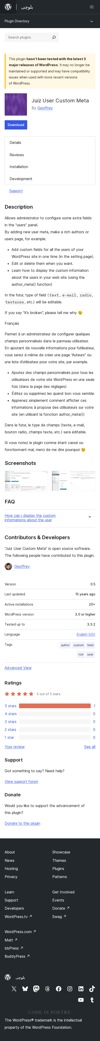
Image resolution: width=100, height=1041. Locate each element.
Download (16, 125)
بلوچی (20, 977)
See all (89, 746)
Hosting (11, 868)
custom (78, 645)
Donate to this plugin (22, 823)
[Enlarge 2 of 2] (89, 477)
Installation (19, 166)
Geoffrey (45, 108)
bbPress (14, 948)
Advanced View (18, 667)
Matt (11, 940)
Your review (15, 746)
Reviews (17, 154)
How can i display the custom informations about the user (30, 517)
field (90, 645)
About (10, 852)
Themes (59, 860)
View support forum (21, 781)
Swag (59, 916)
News (9, 860)
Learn (9, 892)
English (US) (86, 634)
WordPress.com (20, 931)
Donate (61, 908)
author (65, 645)
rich (80, 654)
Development (21, 178)
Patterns (59, 876)
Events (58, 900)
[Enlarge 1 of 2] (42, 477)
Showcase (61, 852)
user (90, 654)
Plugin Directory (17, 21)
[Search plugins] (54, 37)
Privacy (11, 876)
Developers (14, 908)
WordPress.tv (18, 916)
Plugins (58, 868)
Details (15, 142)
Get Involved (63, 892)
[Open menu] (92, 7)
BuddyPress (17, 956)
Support (16, 190)
